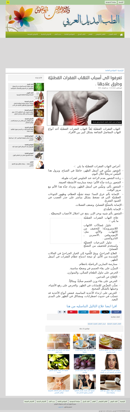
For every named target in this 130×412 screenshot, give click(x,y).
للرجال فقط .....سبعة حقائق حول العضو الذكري (22, 165)
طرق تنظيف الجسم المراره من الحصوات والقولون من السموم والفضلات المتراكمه (22, 87)
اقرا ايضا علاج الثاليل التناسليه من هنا (92, 306)
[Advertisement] (65, 53)
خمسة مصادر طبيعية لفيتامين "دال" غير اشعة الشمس (21, 139)
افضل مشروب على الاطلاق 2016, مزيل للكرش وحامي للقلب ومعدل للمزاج (22, 113)
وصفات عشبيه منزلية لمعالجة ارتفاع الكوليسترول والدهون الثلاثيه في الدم (23, 104)
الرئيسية (120, 70)
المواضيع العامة (111, 70)
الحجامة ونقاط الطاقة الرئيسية (25, 95)
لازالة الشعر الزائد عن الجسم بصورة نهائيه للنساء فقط (22, 130)
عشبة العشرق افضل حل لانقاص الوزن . (22, 155)
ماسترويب (60, 407)
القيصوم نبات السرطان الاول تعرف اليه (22, 147)
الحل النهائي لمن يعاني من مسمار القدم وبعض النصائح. (22, 122)
